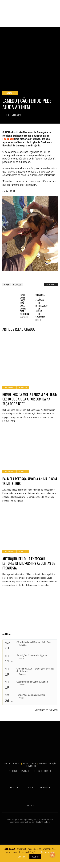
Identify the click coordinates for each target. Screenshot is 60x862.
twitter (30, 805)
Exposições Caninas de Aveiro (30, 695)
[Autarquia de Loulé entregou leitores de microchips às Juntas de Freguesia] (30, 526)
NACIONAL (10, 93)
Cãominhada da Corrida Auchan (32, 682)
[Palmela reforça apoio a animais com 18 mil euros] (30, 446)
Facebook (8, 138)
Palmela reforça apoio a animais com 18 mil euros (29, 481)
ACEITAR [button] (35, 856)
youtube (30, 787)
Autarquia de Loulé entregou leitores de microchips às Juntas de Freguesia (28, 563)
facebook (15, 787)
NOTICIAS (23, 387)
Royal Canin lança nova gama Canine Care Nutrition (22, 306)
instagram (45, 787)
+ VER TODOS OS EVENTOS (45, 710)
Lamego (18, 285)
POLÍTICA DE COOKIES (42, 771)
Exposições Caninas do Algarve (31, 656)
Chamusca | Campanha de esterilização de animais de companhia (38, 307)
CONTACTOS (31, 766)
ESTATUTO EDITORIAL (11, 763)
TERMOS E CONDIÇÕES (48, 763)
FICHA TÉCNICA (29, 763)
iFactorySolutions (43, 822)
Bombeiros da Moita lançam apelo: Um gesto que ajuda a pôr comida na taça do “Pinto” (30, 399)
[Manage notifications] (52, 854)
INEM (7, 285)
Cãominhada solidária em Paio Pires (33, 642)
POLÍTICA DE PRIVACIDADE (19, 771)
